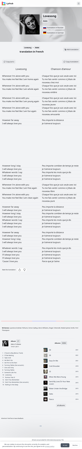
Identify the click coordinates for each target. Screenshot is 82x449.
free (30, 188)
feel (17, 79)
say (20, 172)
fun (29, 111)
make (9, 79)
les (55, 172)
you (27, 76)
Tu (43, 79)
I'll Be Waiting (9, 355)
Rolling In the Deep (11, 385)
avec (71, 76)
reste (76, 165)
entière (53, 92)
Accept (65, 445)
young (31, 101)
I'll (3, 254)
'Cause (5, 261)
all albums (61, 405)
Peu (44, 120)
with (23, 76)
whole (31, 89)
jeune (53, 104)
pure (52, 201)
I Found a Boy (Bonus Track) (13, 353)
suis (62, 76)
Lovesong (49, 16)
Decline (75, 445)
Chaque (46, 76)
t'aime (57, 261)
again (36, 79)
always (10, 123)
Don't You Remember (12, 380)
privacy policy (49, 446)
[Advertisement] (41, 298)
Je (43, 123)
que (56, 76)
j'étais (70, 79)
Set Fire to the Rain (10, 363)
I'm (14, 76)
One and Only (9, 368)
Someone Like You (10, 372)
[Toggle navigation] (78, 3)
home (31, 79)
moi (57, 82)
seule (66, 76)
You (4, 79)
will (5, 123)
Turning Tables (9, 370)
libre (52, 191)
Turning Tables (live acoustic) (14, 365)
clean (30, 197)
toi (75, 76)
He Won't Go (8, 360)
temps (68, 165)
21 (18, 341)
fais (50, 79)
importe (50, 120)
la (55, 120)
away (16, 120)
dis (69, 172)
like (21, 79)
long (13, 165)
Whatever (7, 172)
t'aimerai (48, 123)
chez (52, 82)
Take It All (7, 358)
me (13, 79)
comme (61, 79)
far (12, 120)
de (74, 79)
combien (58, 165)
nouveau (46, 82)
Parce (45, 261)
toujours (56, 123)
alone (18, 76)
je (59, 76)
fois (52, 76)
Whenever (7, 76)
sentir (55, 79)
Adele (45, 21)
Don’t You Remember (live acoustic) (17, 382)
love (16, 123)
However (6, 120)
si (66, 79)
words (15, 172)
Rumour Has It (10, 377)
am (26, 79)
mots (59, 172)
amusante (55, 114)
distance (60, 120)
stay (19, 165)
